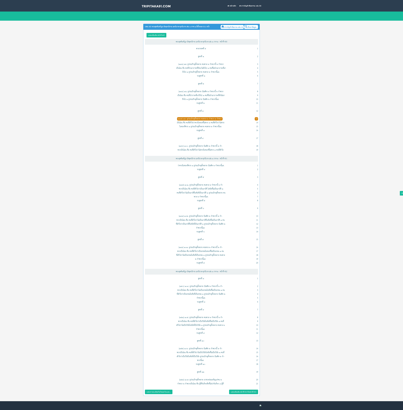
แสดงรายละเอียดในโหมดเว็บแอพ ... (159, 392)
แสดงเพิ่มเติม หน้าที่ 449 (156, 35)
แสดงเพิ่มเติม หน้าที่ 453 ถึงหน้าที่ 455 (243, 392)
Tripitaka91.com (156, 6)
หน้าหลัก (232, 6)
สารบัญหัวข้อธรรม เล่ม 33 (251, 6)
